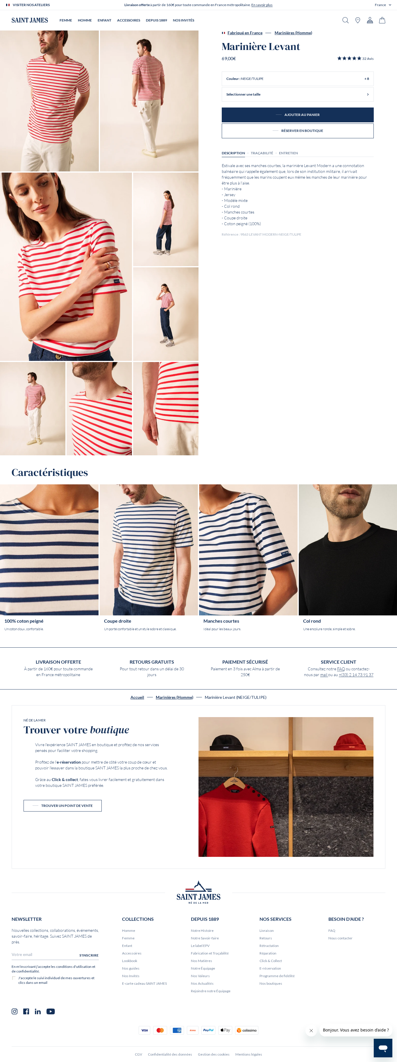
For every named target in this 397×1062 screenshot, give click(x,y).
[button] (383, 5)
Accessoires (132, 953)
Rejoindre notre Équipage (210, 991)
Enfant (127, 945)
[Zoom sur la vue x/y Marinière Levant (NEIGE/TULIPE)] (49, 101)
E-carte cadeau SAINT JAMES (144, 983)
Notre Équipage (203, 968)
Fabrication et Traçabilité (210, 953)
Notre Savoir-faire (205, 938)
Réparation (268, 953)
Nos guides (131, 968)
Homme (128, 930)
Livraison (267, 930)
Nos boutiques (271, 983)
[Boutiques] (358, 20)
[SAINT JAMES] (30, 20)
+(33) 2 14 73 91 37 (356, 674)
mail (324, 674)
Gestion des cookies (214, 1054)
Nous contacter (340, 938)
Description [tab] (233, 153)
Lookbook (129, 961)
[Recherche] (345, 20)
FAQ (341, 669)
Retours (266, 938)
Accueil (137, 697)
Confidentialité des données (170, 1054)
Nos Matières (201, 961)
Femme (128, 938)
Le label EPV (200, 945)
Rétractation (269, 945)
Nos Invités (131, 976)
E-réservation (270, 968)
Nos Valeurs (200, 976)
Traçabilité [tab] (262, 153)
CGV (138, 1054)
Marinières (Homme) (293, 33)
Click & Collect (271, 961)
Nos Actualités (202, 983)
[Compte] (370, 20)
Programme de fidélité (277, 976)
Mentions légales (248, 1054)
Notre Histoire (202, 930)
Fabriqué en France (245, 33)
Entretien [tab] (288, 153)
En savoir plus (262, 5)
